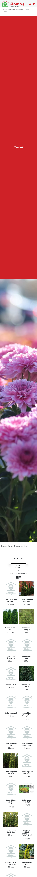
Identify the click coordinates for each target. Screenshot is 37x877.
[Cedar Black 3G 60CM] (26, 674)
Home (3, 546)
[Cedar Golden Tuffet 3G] (26, 790)
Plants (9, 546)
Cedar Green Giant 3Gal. (11, 831)
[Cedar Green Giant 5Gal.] (26, 617)
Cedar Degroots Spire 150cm (27, 772)
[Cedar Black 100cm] (26, 646)
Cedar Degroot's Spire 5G (11, 772)
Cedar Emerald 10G (10, 629)
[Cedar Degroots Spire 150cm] (26, 761)
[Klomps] (13, 3)
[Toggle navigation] (5, 12)
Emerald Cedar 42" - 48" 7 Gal (10, 863)
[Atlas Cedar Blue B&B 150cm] (10, 589)
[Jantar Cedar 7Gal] (26, 852)
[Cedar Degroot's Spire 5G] (10, 761)
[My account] (30, 3)
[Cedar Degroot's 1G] (10, 733)
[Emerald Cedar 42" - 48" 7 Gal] (10, 852)
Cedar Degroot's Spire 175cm (27, 744)
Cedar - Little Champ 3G (11, 657)
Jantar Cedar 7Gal (27, 863)
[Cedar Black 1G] (10, 674)
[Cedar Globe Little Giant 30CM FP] (10, 790)
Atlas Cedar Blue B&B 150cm (11, 600)
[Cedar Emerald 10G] (10, 617)
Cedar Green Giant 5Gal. (27, 629)
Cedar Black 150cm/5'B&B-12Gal (27, 715)
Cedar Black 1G (11, 685)
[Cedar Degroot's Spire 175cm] (26, 733)
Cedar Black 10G (11, 713)
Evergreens (18, 546)
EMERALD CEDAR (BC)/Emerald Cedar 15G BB (27, 833)
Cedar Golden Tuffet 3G (27, 801)
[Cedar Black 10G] (10, 702)
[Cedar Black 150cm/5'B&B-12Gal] (26, 702)
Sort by (12, 573)
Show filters (18, 558)
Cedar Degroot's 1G (11, 744)
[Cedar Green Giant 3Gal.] (10, 820)
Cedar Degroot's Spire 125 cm (27, 600)
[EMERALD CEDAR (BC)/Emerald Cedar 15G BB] (26, 820)
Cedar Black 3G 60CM (27, 685)
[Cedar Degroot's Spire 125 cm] (26, 589)
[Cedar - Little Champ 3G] (10, 646)
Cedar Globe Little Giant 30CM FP (11, 802)
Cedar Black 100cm (26, 657)
